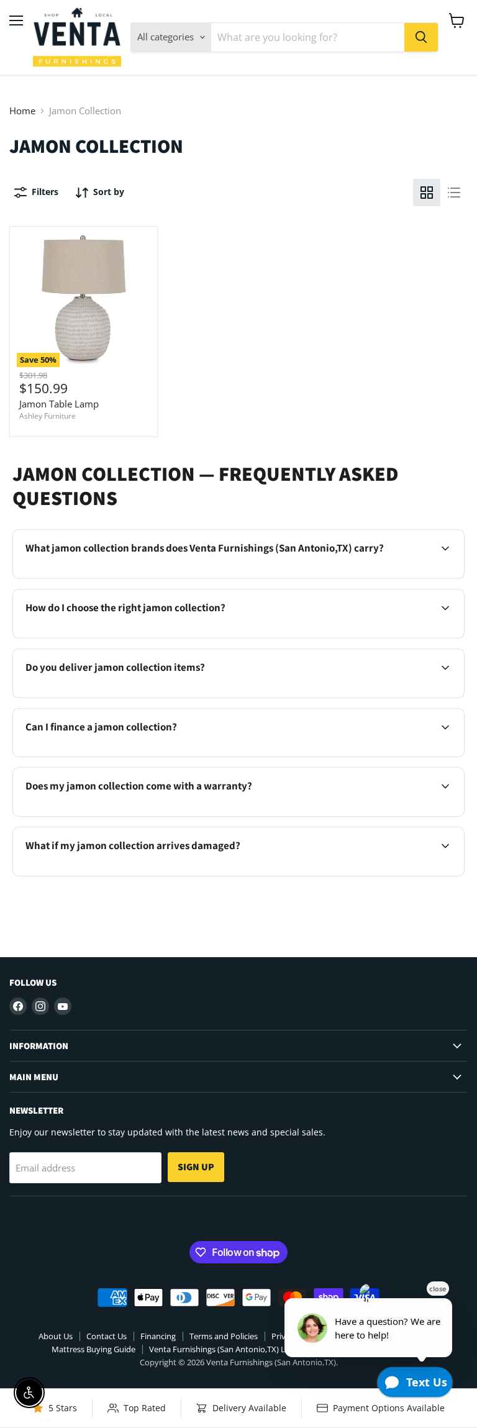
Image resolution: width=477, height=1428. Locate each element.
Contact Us (106, 1336)
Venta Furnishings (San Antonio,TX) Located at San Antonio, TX (264, 1349)
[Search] (421, 37)
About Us (56, 1336)
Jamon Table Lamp (59, 404)
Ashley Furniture (47, 416)
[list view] (454, 192)
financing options (121, 755)
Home (22, 111)
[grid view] (426, 192)
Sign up (196, 1166)
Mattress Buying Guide (93, 1349)
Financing (158, 1336)
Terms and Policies (223, 1336)
